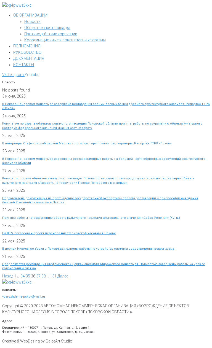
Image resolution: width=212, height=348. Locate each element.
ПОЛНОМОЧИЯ (26, 46)
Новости (32, 21)
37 (38, 276)
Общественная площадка (47, 27)
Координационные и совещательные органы (65, 40)
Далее (62, 276)
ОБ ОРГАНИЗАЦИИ (30, 15)
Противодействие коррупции (50, 34)
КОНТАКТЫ (23, 65)
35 (28, 276)
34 (22, 276)
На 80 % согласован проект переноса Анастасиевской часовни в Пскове (59, 233)
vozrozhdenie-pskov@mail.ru (23, 296)
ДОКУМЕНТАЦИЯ (28, 58)
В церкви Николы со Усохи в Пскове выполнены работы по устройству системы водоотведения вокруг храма (88, 248)
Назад (7, 276)
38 (43, 276)
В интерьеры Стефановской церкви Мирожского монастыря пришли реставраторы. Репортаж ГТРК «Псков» (86, 143)
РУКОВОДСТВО (27, 52)
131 (53, 276)
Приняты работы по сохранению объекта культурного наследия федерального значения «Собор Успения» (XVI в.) (91, 218)
